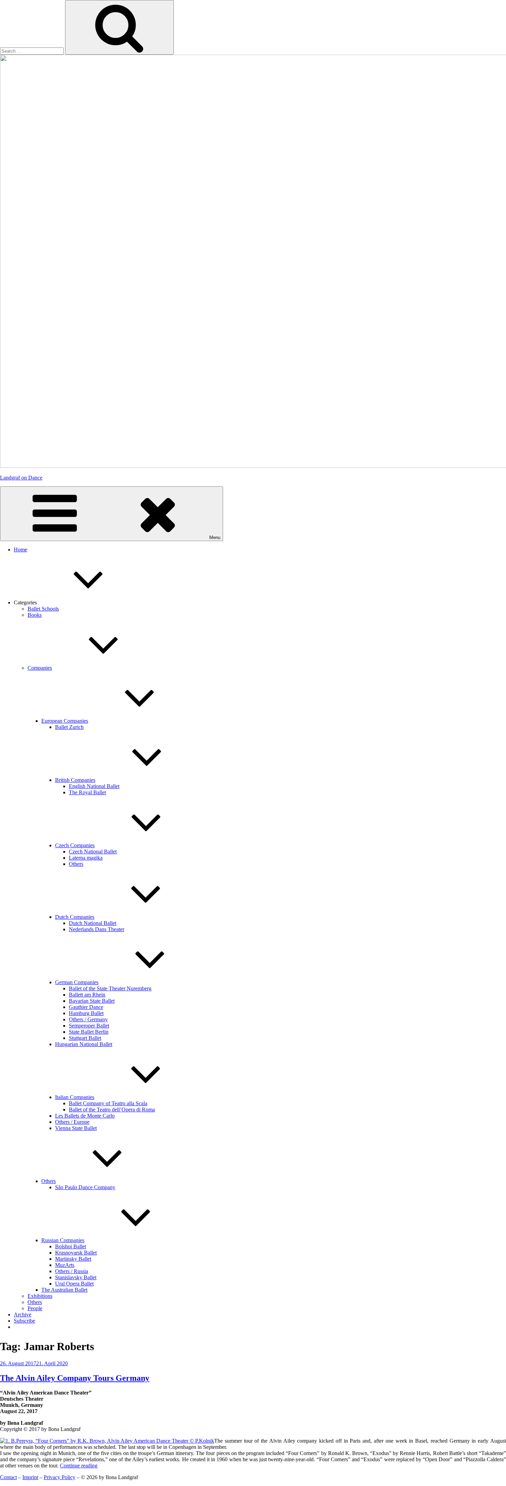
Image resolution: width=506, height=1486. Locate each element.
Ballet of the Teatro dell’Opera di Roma (112, 1109)
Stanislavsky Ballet (75, 1277)
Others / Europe (72, 1122)
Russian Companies (62, 1240)
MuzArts (64, 1265)
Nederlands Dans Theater (96, 929)
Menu (214, 537)
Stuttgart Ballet (85, 1038)
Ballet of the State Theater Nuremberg (110, 988)
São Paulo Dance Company (85, 1187)
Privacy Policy (59, 1477)
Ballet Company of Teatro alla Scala (108, 1103)
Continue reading (78, 1465)
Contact (8, 1477)
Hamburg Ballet (86, 1013)
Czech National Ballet (93, 851)
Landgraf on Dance (21, 478)
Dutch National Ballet (92, 923)
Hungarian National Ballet (83, 1044)
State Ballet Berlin (88, 1032)
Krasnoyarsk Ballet (76, 1253)
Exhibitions (40, 1296)
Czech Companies (75, 845)
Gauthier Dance (86, 1007)
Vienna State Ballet (76, 1128)
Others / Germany (88, 1019)
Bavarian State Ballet (92, 1001)
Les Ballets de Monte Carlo (85, 1116)
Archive (22, 1314)
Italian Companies (74, 1097)
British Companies (75, 780)
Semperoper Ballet (89, 1026)
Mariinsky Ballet (73, 1259)
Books (35, 615)
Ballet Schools (43, 609)
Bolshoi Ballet (70, 1246)
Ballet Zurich (69, 727)
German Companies (76, 982)
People (35, 1308)
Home (20, 549)
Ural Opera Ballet (74, 1283)
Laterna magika (86, 858)
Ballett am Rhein (87, 995)
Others (76, 864)
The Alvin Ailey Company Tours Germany (74, 1378)
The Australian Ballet (64, 1290)
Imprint (30, 1477)
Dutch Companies (74, 917)
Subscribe (24, 1321)
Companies (40, 668)
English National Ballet (94, 786)
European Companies (64, 721)
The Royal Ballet (87, 792)
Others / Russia (71, 1271)
